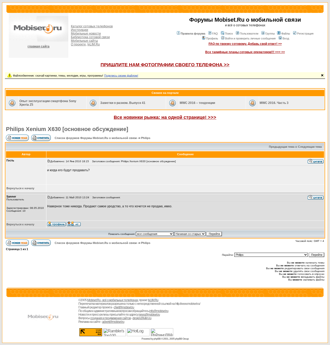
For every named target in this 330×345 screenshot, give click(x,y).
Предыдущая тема (281, 146)
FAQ (215, 33)
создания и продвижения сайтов (110, 318)
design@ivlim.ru (142, 318)
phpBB (157, 338)
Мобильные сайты (84, 41)
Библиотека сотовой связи (90, 37)
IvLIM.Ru (93, 44)
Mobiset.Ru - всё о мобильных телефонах (112, 300)
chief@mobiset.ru (124, 307)
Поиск (229, 33)
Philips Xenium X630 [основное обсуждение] (67, 129)
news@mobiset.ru (149, 314)
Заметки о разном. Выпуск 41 (122, 103)
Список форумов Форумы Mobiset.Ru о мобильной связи (96, 137)
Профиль (212, 38)
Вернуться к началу (20, 188)
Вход (286, 38)
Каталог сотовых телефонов (92, 26)
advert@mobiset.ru (113, 322)
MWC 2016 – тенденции (197, 103)
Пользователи (249, 33)
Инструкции (79, 30)
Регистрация (305, 33)
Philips (145, 137)
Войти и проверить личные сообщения (250, 38)
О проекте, (79, 44)
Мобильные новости (86, 33)
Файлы (285, 33)
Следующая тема (310, 146)
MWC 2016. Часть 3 (274, 103)
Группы (270, 33)
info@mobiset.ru (158, 311)
